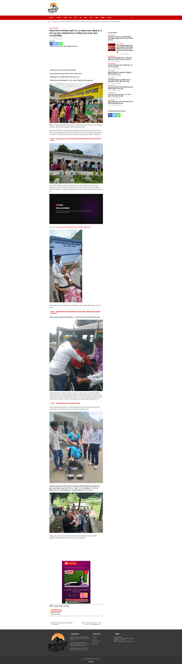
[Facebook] (51, 43)
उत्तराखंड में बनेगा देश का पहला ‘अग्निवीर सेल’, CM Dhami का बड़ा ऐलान (120, 66)
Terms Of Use (95, 644)
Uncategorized (53, 28)
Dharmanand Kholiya (57, 38)
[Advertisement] (76, 59)
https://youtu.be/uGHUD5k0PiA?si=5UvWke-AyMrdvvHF (73, 227)
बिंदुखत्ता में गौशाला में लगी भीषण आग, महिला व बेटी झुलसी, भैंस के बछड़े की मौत (62, 623)
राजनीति (65, 17)
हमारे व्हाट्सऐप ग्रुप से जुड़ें (56, 609)
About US (94, 637)
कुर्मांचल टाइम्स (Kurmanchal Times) (92, 658)
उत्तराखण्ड (51, 17)
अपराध (85, 17)
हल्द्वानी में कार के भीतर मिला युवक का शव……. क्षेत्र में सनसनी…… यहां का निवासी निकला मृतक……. (91, 623)
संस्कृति (96, 17)
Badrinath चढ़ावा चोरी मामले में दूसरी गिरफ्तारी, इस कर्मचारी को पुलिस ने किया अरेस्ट (120, 88)
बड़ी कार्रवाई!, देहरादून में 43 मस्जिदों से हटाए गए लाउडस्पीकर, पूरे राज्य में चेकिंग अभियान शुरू (119, 80)
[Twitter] (54, 43)
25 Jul (50, 38)
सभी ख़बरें (109, 17)
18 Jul (109, 41)
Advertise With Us (96, 640)
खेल (80, 17)
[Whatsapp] (61, 43)
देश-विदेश (59, 17)
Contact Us (94, 639)
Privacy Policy (95, 642)
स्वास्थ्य (75, 17)
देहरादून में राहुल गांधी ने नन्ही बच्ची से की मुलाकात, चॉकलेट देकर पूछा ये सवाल (120, 73)
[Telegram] (58, 43)
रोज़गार (91, 17)
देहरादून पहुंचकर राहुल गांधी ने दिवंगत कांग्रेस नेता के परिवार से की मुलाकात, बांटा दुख (120, 102)
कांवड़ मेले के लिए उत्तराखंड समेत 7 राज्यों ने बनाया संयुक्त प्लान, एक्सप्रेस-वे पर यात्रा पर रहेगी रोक (120, 58)
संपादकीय (102, 17)
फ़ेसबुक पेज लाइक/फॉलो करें (56, 611)
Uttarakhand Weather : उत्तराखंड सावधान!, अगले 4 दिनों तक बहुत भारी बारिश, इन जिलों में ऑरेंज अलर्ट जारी (120, 38)
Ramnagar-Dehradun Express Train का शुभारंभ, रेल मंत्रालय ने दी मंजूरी (119, 95)
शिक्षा (70, 17)
